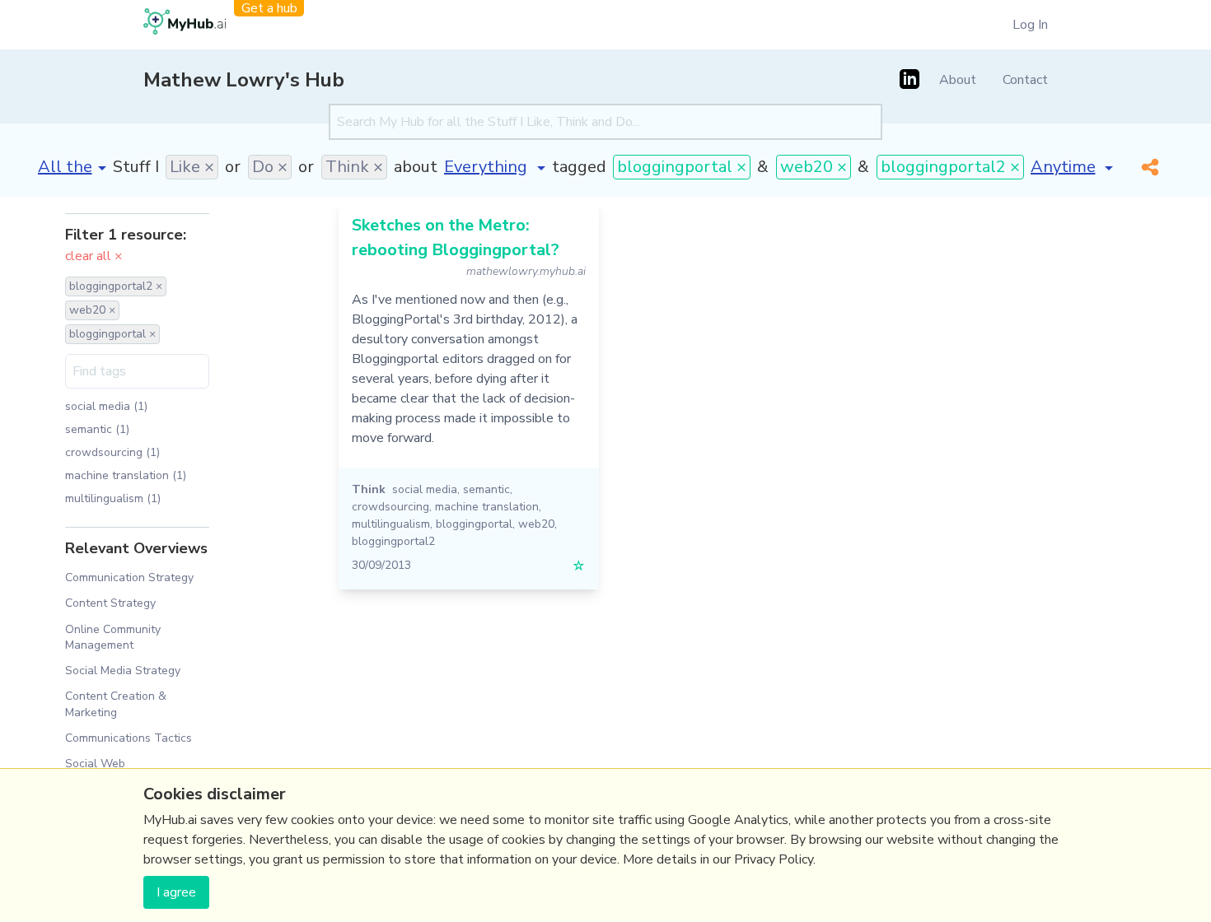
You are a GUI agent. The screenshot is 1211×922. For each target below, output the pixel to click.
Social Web (95, 763)
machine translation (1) (125, 475)
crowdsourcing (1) (112, 452)
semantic (486, 489)
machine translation (487, 507)
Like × (192, 167)
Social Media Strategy (122, 670)
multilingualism (391, 524)
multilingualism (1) (113, 498)
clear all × (94, 256)
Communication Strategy (129, 577)
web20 (536, 524)
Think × (354, 167)
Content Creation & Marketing (115, 703)
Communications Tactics (128, 738)
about (415, 167)
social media (424, 489)
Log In (1030, 25)
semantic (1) (97, 429)
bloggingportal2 (393, 541)
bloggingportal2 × (950, 167)
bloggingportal (474, 524)
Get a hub (269, 8)
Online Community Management (113, 637)
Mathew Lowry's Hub (243, 80)
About (957, 80)
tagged (579, 167)
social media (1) (106, 406)
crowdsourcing (390, 507)
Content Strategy (110, 603)
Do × (270, 167)
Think (369, 489)
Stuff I (136, 167)
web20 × (813, 167)
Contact (1025, 80)
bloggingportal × (681, 167)
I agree (176, 892)
